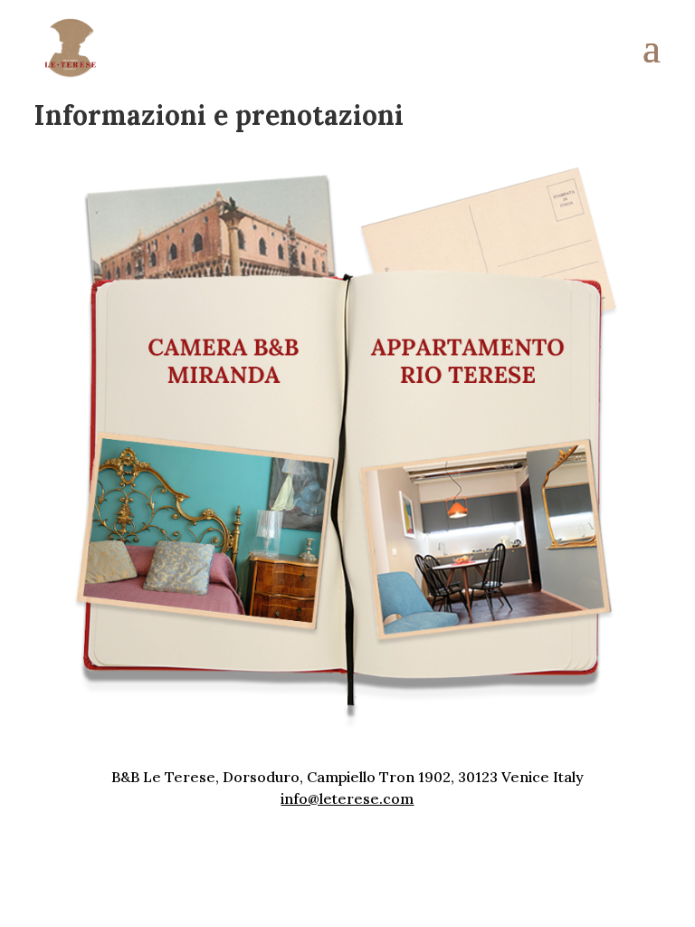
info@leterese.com (347, 798)
